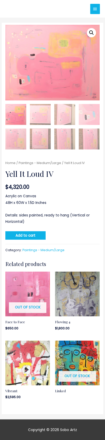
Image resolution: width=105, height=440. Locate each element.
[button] (91, 32)
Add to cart (25, 235)
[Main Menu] (95, 9)
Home (10, 163)
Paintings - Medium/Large (40, 163)
